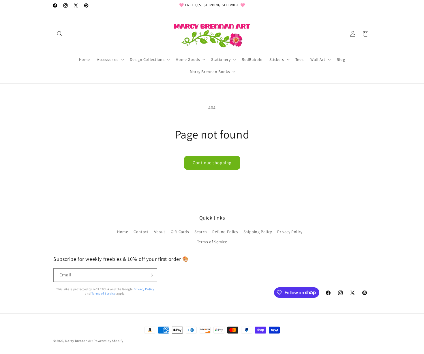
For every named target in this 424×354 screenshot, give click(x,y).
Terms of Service (212, 241)
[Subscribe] (150, 275)
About (159, 231)
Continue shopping (212, 162)
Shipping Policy (257, 231)
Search (200, 231)
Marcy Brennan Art (79, 341)
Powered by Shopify (108, 341)
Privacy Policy (289, 231)
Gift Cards (180, 231)
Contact (141, 231)
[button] (59, 33)
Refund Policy (225, 231)
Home (122, 231)
